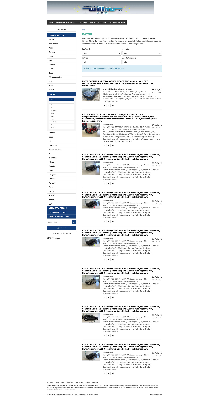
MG (50, 154)
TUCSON (53, 127)
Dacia (51, 73)
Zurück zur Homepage (117, 22)
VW (50, 204)
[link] (104, 105)
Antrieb (85, 58)
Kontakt (104, 22)
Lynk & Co (53, 145)
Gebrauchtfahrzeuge (59, 216)
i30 (51, 107)
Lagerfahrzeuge (56, 35)
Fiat (50, 81)
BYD (50, 61)
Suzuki (51, 196)
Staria (52, 125)
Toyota (51, 200)
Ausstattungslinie (129, 58)
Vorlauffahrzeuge (58, 208)
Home (51, 22)
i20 (51, 105)
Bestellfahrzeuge (57, 212)
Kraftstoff (86, 49)
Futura (51, 90)
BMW (51, 56)
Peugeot (52, 175)
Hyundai (52, 94)
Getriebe (125, 49)
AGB (57, 382)
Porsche (52, 179)
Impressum (51, 382)
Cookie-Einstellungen (92, 382)
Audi (51, 48)
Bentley (52, 52)
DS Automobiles (55, 77)
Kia (50, 141)
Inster (52, 113)
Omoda (52, 166)
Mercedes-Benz (55, 149)
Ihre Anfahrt (83, 22)
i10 (51, 102)
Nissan (51, 162)
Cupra (51, 69)
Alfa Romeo (53, 44)
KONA (52, 119)
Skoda (51, 191)
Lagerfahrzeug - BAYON (122, 92)
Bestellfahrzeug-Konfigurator (66, 22)
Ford (51, 86)
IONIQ (52, 116)
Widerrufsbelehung (67, 382)
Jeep (51, 137)
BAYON (53, 99)
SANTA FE (53, 122)
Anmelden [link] (62, 228)
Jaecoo (52, 133)
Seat (51, 187)
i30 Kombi (53, 110)
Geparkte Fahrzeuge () (63, 233)
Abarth (51, 39)
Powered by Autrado (156, 394)
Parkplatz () (94, 22)
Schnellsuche (61, 30)
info (83, 29)
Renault (52, 183)
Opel (51, 170)
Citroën (52, 65)
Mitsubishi (53, 158)
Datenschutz (79, 382)
